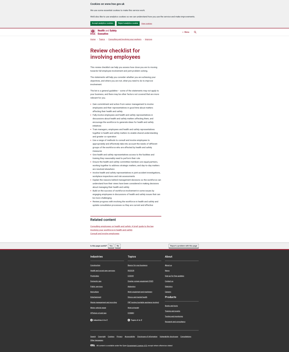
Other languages (96, 340)
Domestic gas (95, 281)
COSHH (131, 276)
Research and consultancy (175, 322)
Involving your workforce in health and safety (111, 230)
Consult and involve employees (104, 233)
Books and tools (171, 306)
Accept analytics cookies (102, 23)
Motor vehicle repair (98, 308)
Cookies (111, 337)
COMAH (131, 313)
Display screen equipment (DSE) (140, 281)
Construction (95, 265)
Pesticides (94, 276)
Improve (148, 39)
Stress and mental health (137, 297)
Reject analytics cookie (128, 23)
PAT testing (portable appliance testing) (143, 302)
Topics (102, 39)
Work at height (133, 308)
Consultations (185, 337)
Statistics (168, 286)
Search (93, 337)
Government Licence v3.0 (137, 346)
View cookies (146, 24)
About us (168, 265)
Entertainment (95, 297)
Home (93, 39)
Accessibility (130, 337)
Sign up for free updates (174, 276)
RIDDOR (131, 271)
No (118, 246)
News (167, 271)
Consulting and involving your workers (124, 39)
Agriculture (94, 292)
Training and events (172, 311)
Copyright (102, 337)
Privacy (119, 337)
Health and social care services (102, 271)
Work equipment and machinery (140, 292)
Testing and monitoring (174, 316)
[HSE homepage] (103, 32)
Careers (168, 292)
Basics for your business (137, 265)
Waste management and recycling (103, 302)
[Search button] (195, 32)
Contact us (169, 281)
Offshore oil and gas (98, 313)
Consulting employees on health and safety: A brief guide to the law (122, 226)
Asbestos (131, 286)
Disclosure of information (147, 337)
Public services (96, 286)
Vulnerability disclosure (169, 337)
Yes (111, 246)
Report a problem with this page (183, 246)
